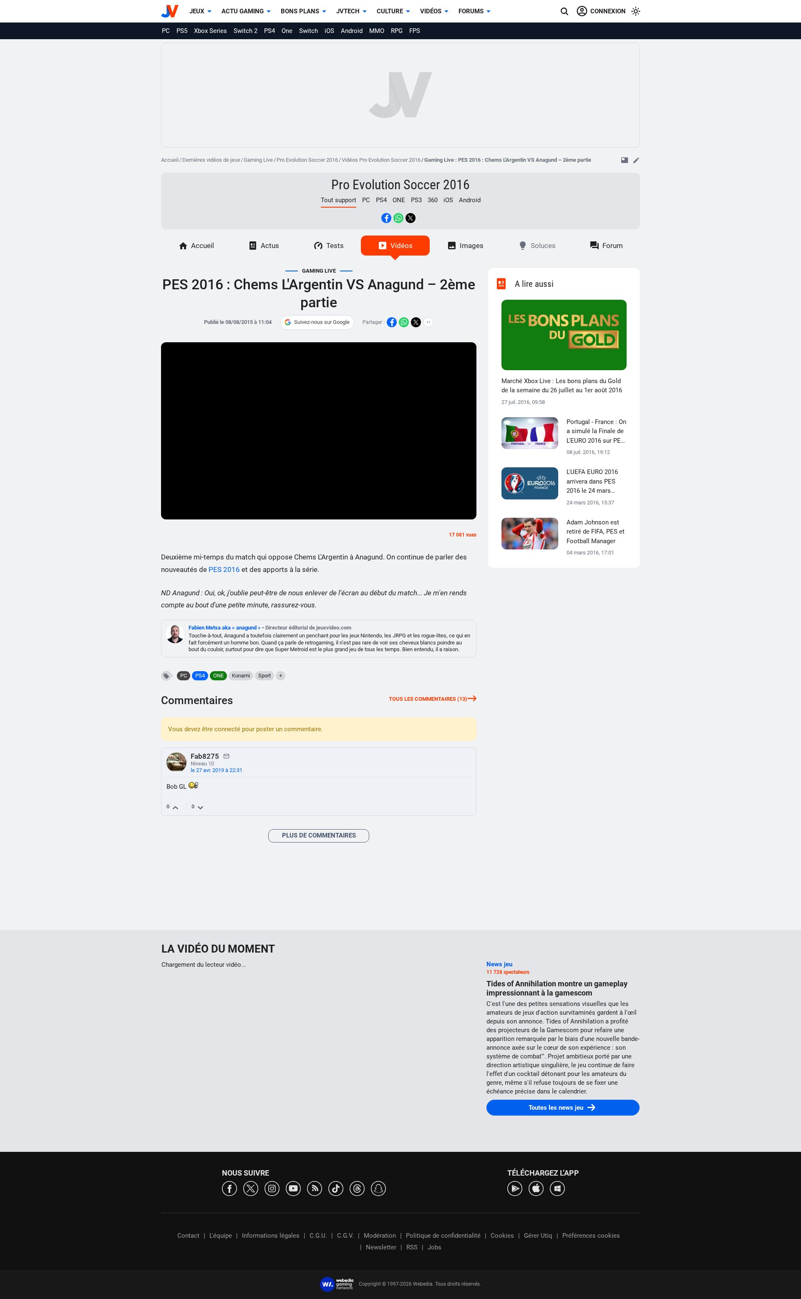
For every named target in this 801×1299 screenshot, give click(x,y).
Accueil (170, 160)
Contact (188, 1235)
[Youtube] (293, 1188)
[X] (250, 1188)
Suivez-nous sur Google (322, 322)
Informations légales (271, 1235)
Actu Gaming (243, 11)
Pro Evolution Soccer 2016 (307, 160)
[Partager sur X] (411, 218)
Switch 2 (245, 31)
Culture (390, 11)
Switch (308, 31)
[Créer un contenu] (636, 160)
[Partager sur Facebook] (386, 218)
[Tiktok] (335, 1188)
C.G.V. (345, 1235)
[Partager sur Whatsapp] (398, 218)
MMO (376, 31)
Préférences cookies (591, 1235)
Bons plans (300, 11)
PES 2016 (224, 569)
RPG (397, 31)
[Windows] (557, 1188)
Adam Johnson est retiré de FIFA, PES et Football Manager (596, 532)
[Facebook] (229, 1188)
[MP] (226, 756)
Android (352, 31)
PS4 (269, 31)
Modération (380, 1235)
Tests (335, 245)
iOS (329, 31)
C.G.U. (318, 1235)
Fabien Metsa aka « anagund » (225, 627)
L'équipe (220, 1235)
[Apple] (536, 1188)
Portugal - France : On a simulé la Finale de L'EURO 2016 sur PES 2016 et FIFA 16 (596, 432)
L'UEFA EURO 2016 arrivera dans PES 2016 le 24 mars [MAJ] (592, 482)
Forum (612, 245)
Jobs (434, 1247)
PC (166, 31)
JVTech (348, 11)
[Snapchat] (378, 1188)
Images (472, 245)
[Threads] (357, 1188)
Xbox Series (210, 31)
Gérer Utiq (538, 1235)
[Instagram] (272, 1188)
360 (433, 200)
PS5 (181, 31)
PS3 (416, 200)
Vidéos (430, 11)
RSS (412, 1247)
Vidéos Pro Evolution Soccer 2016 (381, 160)
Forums (471, 11)
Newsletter (381, 1247)
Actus (270, 245)
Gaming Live (258, 160)
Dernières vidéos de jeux (211, 160)
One (287, 31)
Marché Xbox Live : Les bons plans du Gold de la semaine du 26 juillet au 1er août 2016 (561, 385)
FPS (414, 31)
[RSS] (314, 1188)
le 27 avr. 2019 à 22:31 (216, 770)
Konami (241, 675)
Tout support (338, 200)
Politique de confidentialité (443, 1235)
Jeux (196, 11)
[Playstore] (514, 1188)
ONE (399, 200)
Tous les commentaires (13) (428, 699)
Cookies (502, 1235)
